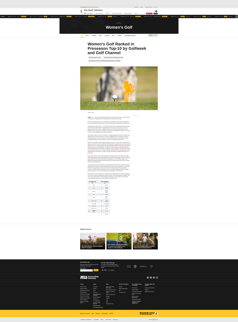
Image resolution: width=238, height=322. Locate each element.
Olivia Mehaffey (106, 142)
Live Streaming (96, 300)
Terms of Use (108, 319)
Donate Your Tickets (84, 296)
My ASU (141, 7)
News (100, 35)
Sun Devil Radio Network (96, 303)
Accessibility (96, 319)
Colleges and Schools (148, 7)
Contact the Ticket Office (84, 302)
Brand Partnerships (123, 288)
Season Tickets (83, 288)
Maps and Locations (85, 313)
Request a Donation (136, 299)
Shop (156, 13)
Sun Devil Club (122, 292)
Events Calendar (97, 297)
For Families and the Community (136, 285)
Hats (107, 300)
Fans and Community (116, 13)
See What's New (109, 303)
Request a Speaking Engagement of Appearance (136, 302)
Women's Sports (99, 13)
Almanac (119, 35)
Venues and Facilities (149, 287)
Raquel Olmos (115, 147)
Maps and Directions (149, 291)
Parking (146, 289)
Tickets (107, 13)
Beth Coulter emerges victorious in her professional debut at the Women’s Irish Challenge (118, 246)
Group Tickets (83, 286)
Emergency (115, 319)
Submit (95, 270)
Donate (120, 286)
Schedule (94, 35)
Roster (87, 35)
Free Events (134, 287)
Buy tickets (150, 13)
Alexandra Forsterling (123, 147)
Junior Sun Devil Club (137, 291)
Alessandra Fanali (93, 148)
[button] (236, 16)
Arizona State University (94, 7)
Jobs (92, 313)
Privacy (102, 319)
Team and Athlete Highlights (97, 295)
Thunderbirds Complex (130, 35)
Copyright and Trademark (85, 319)
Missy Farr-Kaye (109, 155)
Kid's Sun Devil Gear (110, 294)
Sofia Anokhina (101, 147)
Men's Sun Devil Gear (111, 289)
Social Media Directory (98, 307)
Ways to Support (128, 13)
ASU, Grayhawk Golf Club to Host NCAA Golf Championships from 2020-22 (104, 61)
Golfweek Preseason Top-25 (95, 58)
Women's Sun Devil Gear (110, 292)
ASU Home (136, 7)
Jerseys (107, 296)
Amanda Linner (123, 150)
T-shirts (107, 298)
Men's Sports (90, 13)
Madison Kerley (92, 147)
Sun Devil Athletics (93, 10)
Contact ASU (105, 313)
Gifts (107, 301)
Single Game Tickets (84, 290)
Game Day (95, 299)
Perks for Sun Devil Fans (136, 294)
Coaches (107, 35)
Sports (94, 284)
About (136, 13)
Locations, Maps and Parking (150, 285)
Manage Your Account (85, 297)
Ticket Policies (83, 292)
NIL (120, 290)
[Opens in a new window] (149, 313)
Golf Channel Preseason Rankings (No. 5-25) (113, 58)
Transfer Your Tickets (84, 294)
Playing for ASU (97, 305)
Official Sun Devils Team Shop (110, 287)
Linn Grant (117, 144)
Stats (113, 35)
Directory (98, 313)
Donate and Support (124, 284)
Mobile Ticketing (83, 299)
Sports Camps (135, 289)
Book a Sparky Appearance (135, 297)
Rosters (95, 288)
